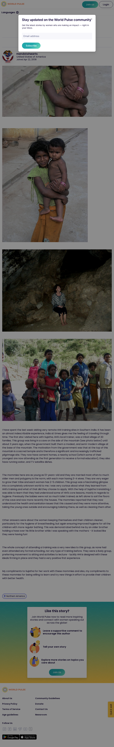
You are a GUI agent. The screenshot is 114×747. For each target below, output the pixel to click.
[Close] (91, 19)
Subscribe (31, 45)
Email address (31, 36)
